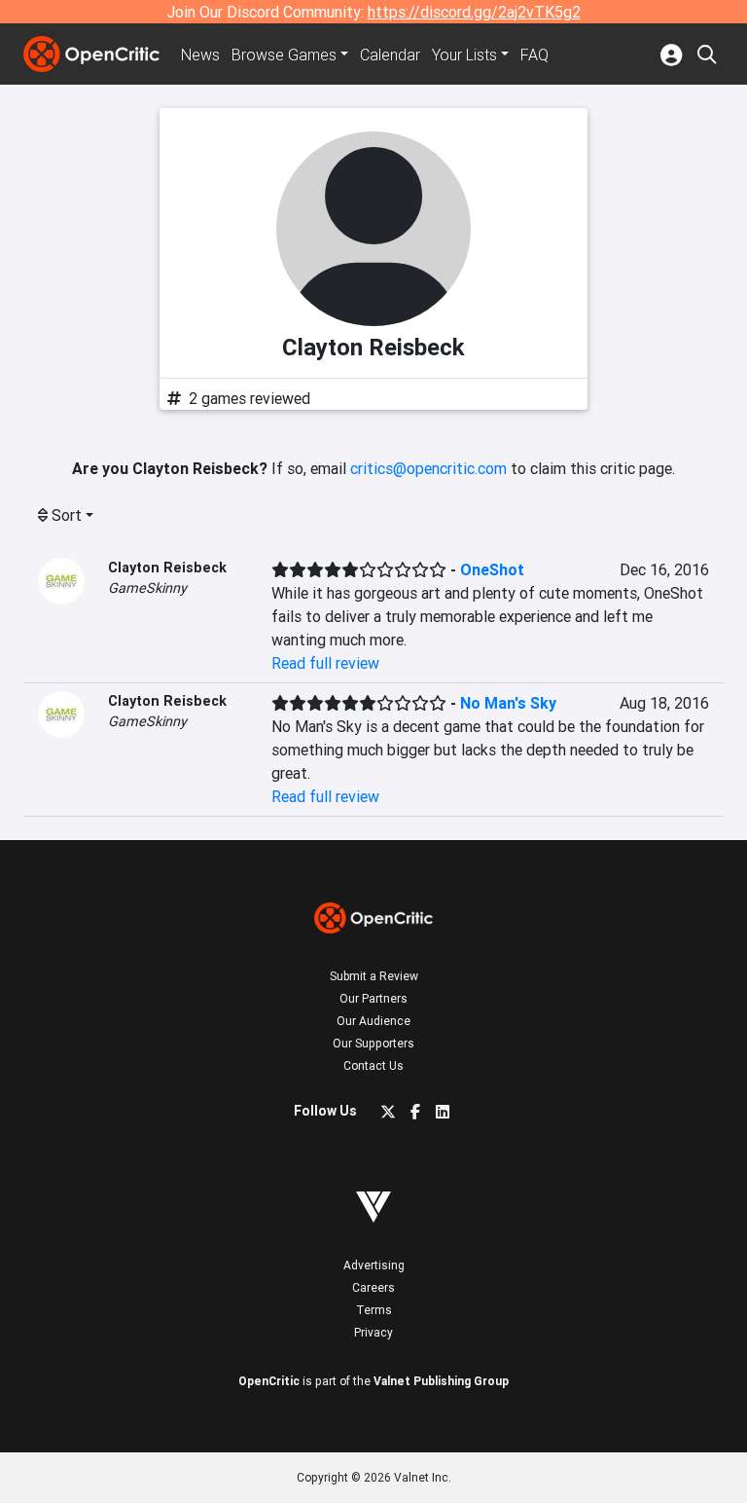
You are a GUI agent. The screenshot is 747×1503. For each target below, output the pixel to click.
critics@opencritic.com (428, 468)
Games (284, 54)
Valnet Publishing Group (441, 1381)
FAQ (534, 54)
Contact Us (373, 1065)
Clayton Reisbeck (167, 567)
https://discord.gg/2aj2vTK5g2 (474, 11)
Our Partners (373, 998)
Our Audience (373, 1020)
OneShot (492, 569)
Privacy (373, 1332)
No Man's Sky (508, 703)
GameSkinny (147, 588)
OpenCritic (269, 1381)
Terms (374, 1309)
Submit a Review (374, 976)
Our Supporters (373, 1043)
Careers (373, 1287)
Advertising (374, 1265)
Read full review (325, 663)
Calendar (390, 54)
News (200, 54)
